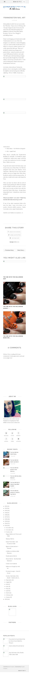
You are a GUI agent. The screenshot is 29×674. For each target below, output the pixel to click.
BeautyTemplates (11, 666)
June (7, 586)
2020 (6, 510)
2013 (6, 525)
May (7, 588)
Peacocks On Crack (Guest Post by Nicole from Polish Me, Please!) (17, 641)
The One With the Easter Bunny (14, 453)
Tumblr (12, 441)
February (8, 595)
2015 (6, 521)
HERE (5, 422)
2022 (6, 506)
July (7, 584)
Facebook (6, 441)
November (9, 529)
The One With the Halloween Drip (13, 277)
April (7, 590)
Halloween (16, 242)
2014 (6, 523)
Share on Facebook (15, 231)
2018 (6, 514)
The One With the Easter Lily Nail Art (14, 461)
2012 (6, 599)
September (9, 580)
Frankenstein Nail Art (11, 556)
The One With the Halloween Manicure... (13, 337)
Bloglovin (18, 441)
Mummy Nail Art (10, 539)
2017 (6, 517)
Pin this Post (15, 238)
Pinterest (18, 435)
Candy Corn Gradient (11, 563)
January (8, 597)
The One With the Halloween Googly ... (13, 307)
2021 (6, 508)
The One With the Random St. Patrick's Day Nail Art (15, 492)
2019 (6, 512)
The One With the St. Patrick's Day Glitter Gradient (15, 484)
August (7, 582)
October (8, 532)
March (7, 593)
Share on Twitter (15, 234)
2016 (6, 519)
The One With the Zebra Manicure (15, 476)
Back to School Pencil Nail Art (16, 646)
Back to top (21, 670)
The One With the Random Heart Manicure (14, 469)
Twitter (12, 435)
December (8, 527)
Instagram (6, 435)
